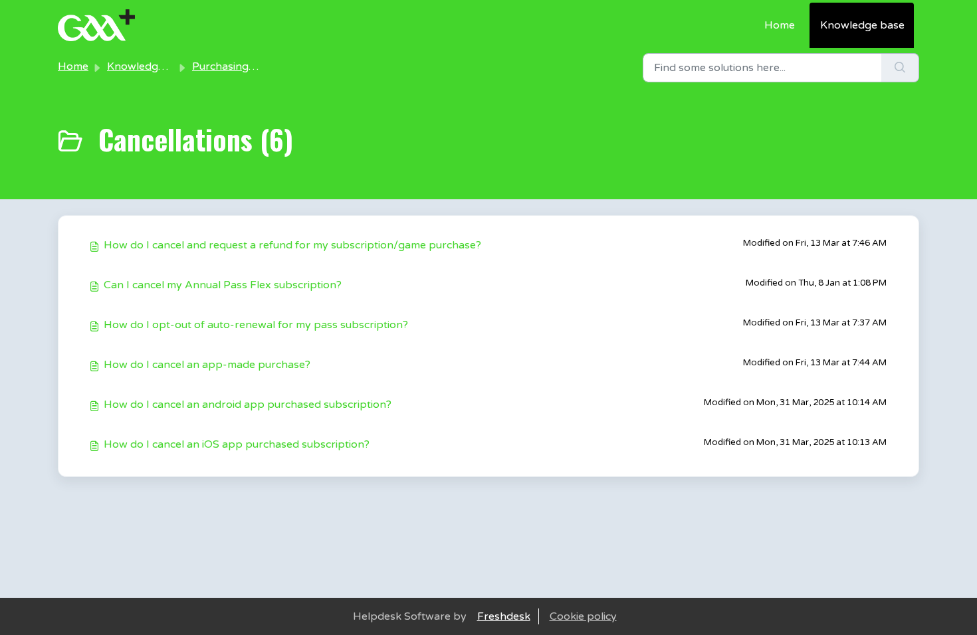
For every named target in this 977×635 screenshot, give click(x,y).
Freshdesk (503, 616)
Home (779, 25)
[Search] (900, 67)
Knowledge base (862, 25)
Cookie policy (583, 616)
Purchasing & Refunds (248, 66)
